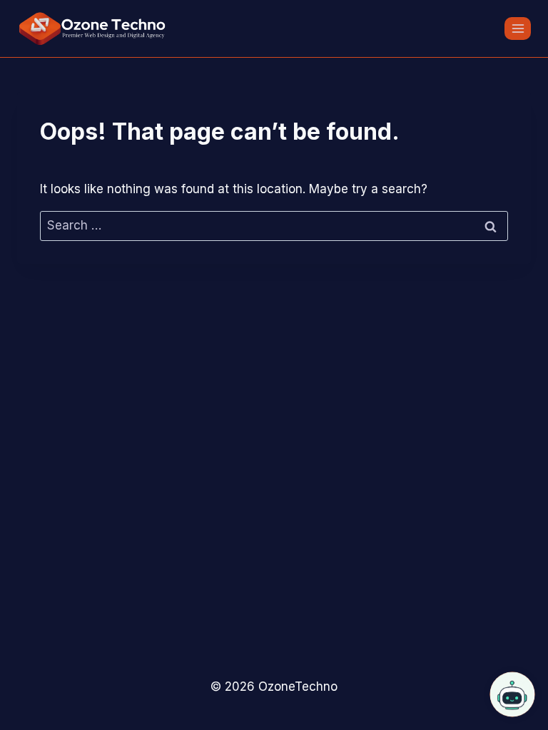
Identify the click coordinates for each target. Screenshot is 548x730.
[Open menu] (517, 28)
